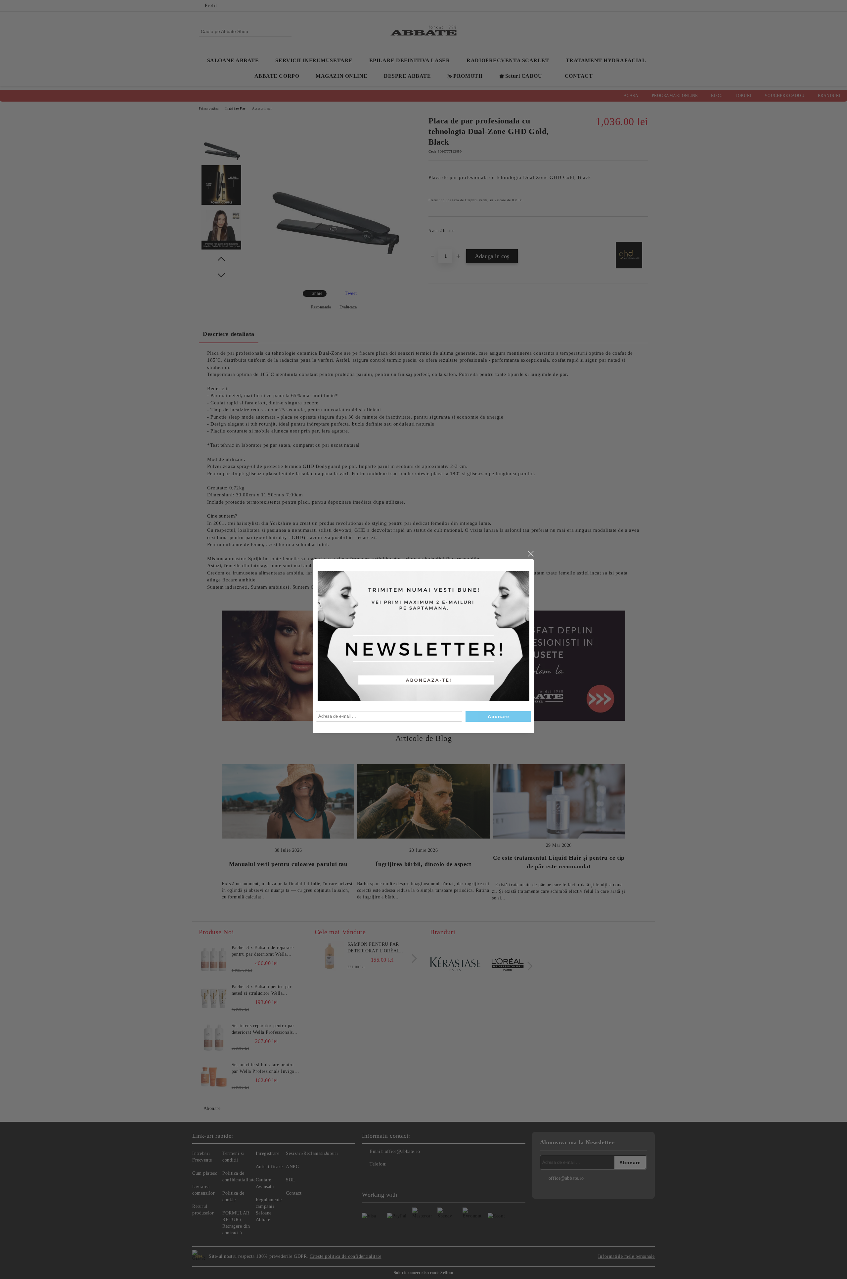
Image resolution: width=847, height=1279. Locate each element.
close (530, 554)
